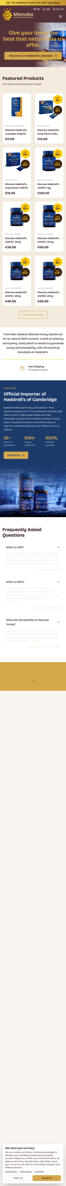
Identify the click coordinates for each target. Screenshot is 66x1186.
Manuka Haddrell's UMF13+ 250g (16, 294)
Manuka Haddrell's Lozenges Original (16, 132)
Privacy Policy (11, 1171)
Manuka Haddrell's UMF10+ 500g (48, 240)
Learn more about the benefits (44, 646)
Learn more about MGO (48, 607)
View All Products (33, 314)
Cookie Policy (26, 1171)
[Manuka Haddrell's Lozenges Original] (17, 107)
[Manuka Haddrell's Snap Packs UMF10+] (17, 161)
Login (47, 9)
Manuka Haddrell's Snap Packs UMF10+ (17, 186)
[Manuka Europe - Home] (17, 14)
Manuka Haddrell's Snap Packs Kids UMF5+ (48, 132)
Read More (13, 455)
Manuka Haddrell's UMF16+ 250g (48, 294)
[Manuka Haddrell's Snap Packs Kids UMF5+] (49, 107)
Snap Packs (43, 126)
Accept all (47, 1178)
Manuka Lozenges (14, 126)
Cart (60, 9)
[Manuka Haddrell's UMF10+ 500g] (49, 216)
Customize (39, 1171)
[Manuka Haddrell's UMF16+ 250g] (49, 270)
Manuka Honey (45, 180)
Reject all (18, 1178)
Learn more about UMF (48, 569)
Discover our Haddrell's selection (31, 55)
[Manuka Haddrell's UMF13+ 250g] (17, 270)
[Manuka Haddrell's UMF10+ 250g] (17, 216)
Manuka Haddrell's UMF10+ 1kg (48, 186)
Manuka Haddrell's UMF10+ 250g (16, 240)
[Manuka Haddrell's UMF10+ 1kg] (49, 161)
